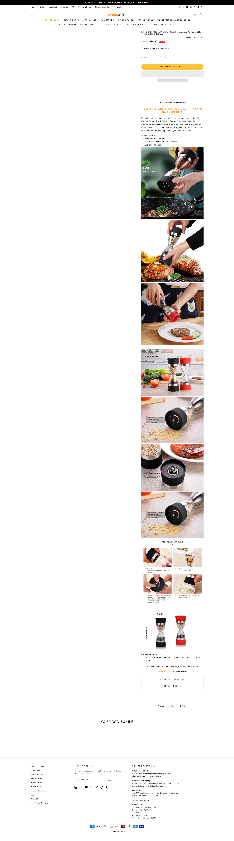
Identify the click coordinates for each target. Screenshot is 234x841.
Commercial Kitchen (163, 24)
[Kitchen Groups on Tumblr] (106, 787)
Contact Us (117, 7)
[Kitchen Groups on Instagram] (75, 787)
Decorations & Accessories (174, 20)
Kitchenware (125, 20)
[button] (172, 74)
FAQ (73, 7)
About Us (64, 7)
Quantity (146, 57)
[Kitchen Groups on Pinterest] (96, 787)
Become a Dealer (85, 7)
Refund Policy (36, 783)
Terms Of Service (37, 775)
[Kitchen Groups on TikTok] (101, 787)
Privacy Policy (36, 779)
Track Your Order (37, 7)
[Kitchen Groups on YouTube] (86, 787)
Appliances (90, 20)
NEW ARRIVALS (71, 20)
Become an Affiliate (102, 7)
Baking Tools (145, 20)
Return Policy (172, 686)
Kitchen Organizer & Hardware (77, 24)
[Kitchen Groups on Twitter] (91, 787)
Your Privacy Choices (39, 803)
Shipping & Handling (172, 680)
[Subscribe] (109, 779)
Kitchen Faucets (136, 24)
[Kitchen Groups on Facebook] (81, 787)
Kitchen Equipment (112, 24)
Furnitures (107, 20)
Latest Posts (53, 7)
